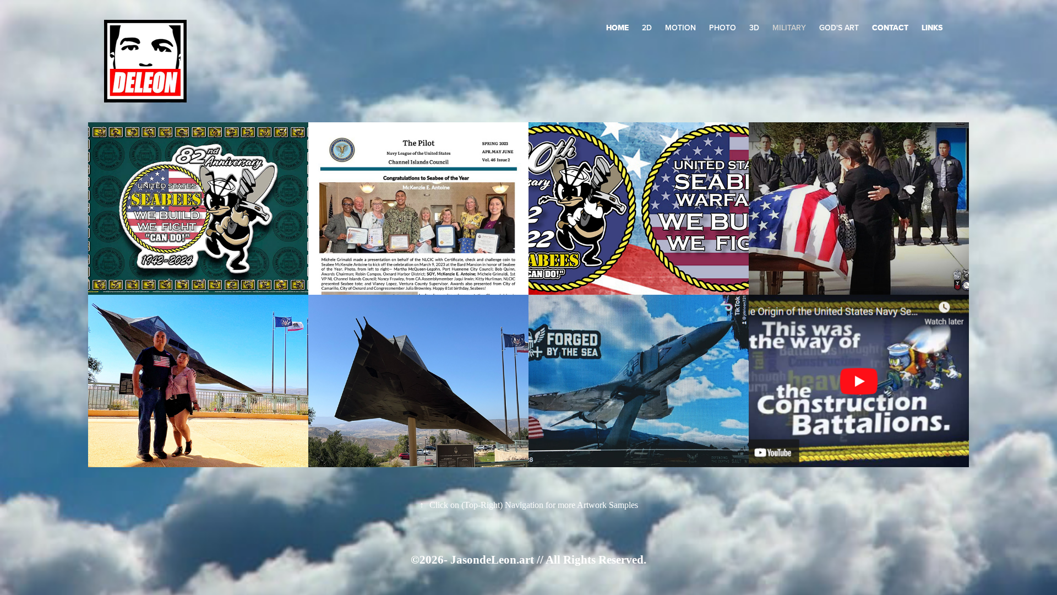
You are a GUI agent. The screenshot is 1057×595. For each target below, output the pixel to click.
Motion (680, 27)
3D (754, 27)
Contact (890, 27)
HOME (617, 27)
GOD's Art (839, 27)
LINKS (932, 27)
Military (789, 27)
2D (647, 27)
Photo (722, 27)
